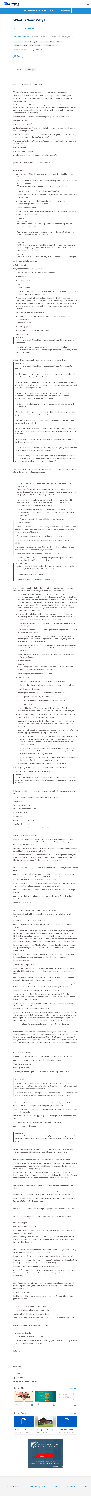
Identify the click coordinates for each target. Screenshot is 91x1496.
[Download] (32, 1404)
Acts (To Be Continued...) (21, 37)
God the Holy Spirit (31, 42)
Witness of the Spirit (20, 45)
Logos (18, 1486)
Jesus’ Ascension (35, 45)
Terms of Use (70, 1486)
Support (84, 1486)
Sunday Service (42, 1429)
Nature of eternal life (23, 1429)
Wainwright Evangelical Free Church (48, 1432)
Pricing (45, 1486)
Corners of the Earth (51, 45)
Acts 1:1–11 (17, 42)
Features (33, 1486)
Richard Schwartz (27, 29)
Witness (59, 42)
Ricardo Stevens (64, 1432)
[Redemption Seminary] (45, 1453)
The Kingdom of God (47, 42)
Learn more (65, 10)
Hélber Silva (19, 1432)
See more (73, 1388)
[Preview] (53, 1430)
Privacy (56, 1486)
